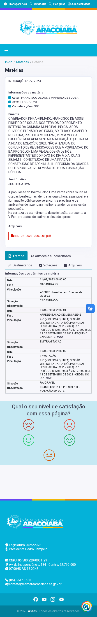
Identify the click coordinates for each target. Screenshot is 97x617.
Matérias (22, 62)
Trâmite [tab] (18, 256)
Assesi (32, 611)
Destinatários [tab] (22, 265)
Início (8, 62)
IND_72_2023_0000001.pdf (32, 235)
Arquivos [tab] (75, 265)
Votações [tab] (50, 265)
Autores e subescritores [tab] (53, 256)
